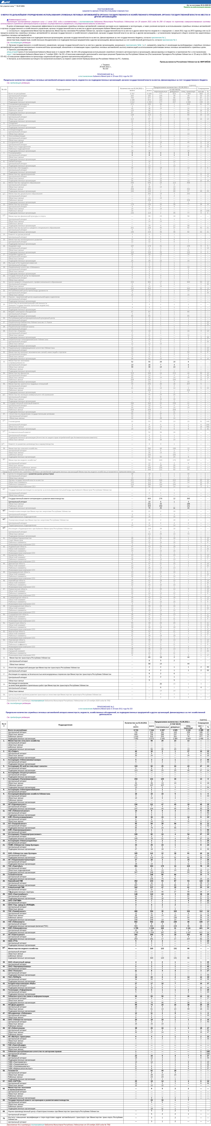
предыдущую (15, 83)
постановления (38, 701)
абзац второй (12, 52)
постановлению (86, 76)
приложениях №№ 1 (134, 45)
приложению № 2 (169, 40)
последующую (16, 43)
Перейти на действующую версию (197, 7)
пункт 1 (10, 54)
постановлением (86, 22)
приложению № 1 (158, 38)
